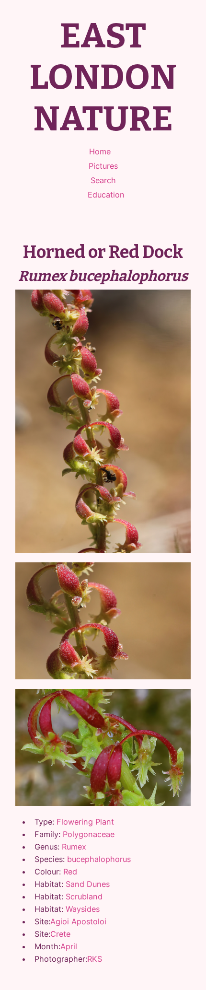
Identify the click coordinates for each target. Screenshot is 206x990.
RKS (94, 959)
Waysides (83, 909)
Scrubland (84, 896)
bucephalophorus (99, 859)
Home (100, 151)
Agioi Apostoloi (78, 921)
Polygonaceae (88, 834)
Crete (60, 934)
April (68, 946)
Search (103, 180)
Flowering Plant (85, 822)
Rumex (74, 846)
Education (106, 194)
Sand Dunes (88, 884)
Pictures (103, 166)
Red (70, 871)
